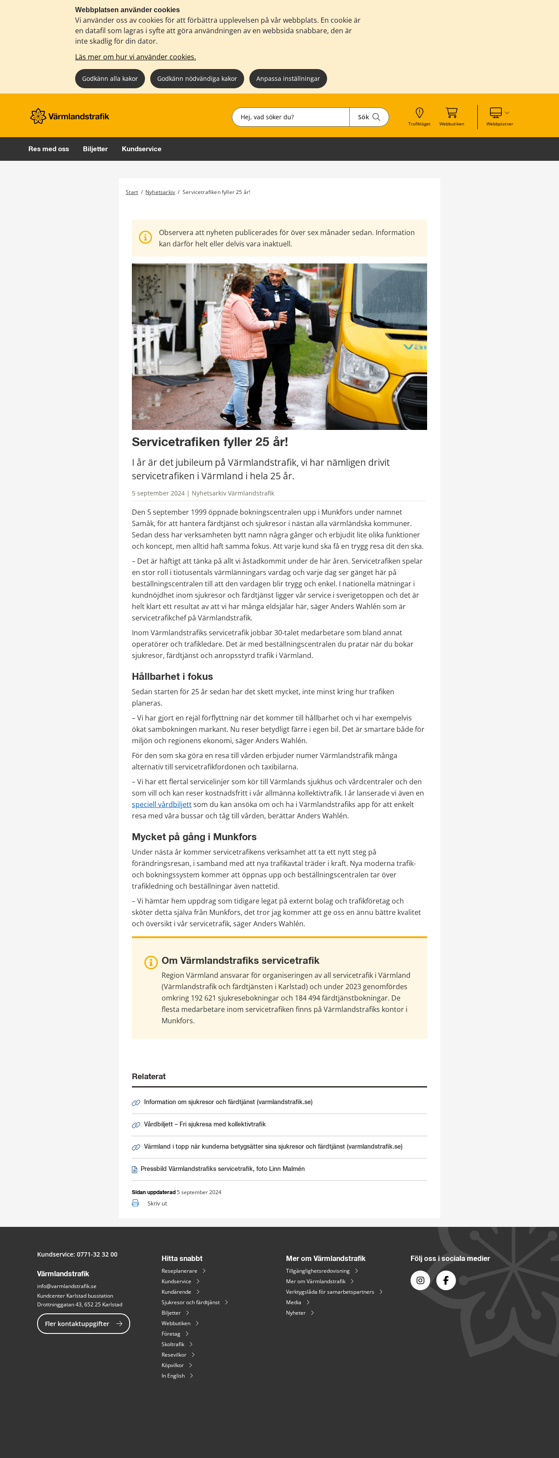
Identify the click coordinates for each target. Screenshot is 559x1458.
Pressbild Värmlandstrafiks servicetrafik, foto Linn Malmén (222, 1171)
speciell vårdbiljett (162, 804)
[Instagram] (420, 1280)
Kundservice (142, 148)
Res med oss (48, 148)
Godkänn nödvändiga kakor (197, 78)
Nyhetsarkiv (160, 192)
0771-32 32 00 (97, 1254)
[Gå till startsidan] (72, 121)
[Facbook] (446, 1280)
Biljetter (95, 148)
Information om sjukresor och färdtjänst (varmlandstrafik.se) (228, 1102)
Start (132, 192)
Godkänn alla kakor (110, 78)
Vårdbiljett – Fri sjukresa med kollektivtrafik (205, 1125)
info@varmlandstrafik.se (67, 1286)
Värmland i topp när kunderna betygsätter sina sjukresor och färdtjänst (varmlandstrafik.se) (273, 1147)
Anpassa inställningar (288, 78)
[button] (500, 117)
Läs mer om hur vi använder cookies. (135, 57)
